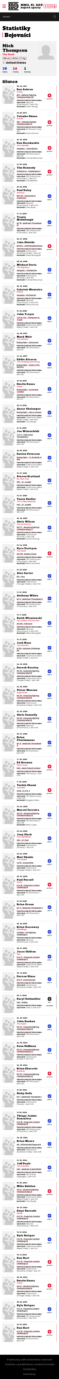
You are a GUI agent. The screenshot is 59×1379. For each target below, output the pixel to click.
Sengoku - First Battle (26, 295)
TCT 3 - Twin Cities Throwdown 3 (25, 436)
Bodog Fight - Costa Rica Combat (27, 391)
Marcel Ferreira (28, 810)
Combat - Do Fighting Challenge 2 (26, 933)
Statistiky (16, 28)
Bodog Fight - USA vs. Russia (29, 412)
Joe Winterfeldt (28, 431)
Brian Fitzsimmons (26, 739)
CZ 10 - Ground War (25, 863)
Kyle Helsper (26, 1235)
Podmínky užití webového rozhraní (29, 1359)
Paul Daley (24, 190)
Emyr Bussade (26, 1210)
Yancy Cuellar (26, 499)
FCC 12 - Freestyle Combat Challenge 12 (28, 1262)
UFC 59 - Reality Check (26, 554)
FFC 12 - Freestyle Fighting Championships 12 (28, 1028)
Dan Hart (23, 1258)
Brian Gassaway (28, 927)
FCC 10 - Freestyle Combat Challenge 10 (28, 1332)
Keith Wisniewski (29, 618)
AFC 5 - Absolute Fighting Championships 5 (28, 1287)
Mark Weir (24, 336)
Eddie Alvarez (27, 359)
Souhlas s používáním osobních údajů (29, 1364)
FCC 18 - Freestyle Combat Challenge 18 (28, 886)
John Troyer (25, 314)
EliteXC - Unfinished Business (29, 246)
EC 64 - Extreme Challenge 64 (28, 649)
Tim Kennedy (26, 167)
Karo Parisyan (27, 548)
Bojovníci (18, 35)
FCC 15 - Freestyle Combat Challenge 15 (28, 1123)
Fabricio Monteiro (29, 289)
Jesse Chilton (26, 951)
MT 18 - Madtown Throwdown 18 (29, 224)
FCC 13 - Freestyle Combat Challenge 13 (28, 1240)
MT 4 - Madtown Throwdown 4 (29, 745)
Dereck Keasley (28, 667)
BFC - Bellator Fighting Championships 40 (26, 96)
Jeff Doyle (24, 1163)
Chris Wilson (26, 521)
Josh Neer (24, 642)
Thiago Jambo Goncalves (27, 1117)
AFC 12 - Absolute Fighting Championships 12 (28, 814)
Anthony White (27, 595)
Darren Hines (26, 976)
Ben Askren (25, 89)
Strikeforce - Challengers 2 (28, 171)
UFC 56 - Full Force (24, 624)
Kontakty (29, 1374)
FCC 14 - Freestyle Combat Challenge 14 (28, 1217)
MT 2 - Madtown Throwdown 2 (30, 908)
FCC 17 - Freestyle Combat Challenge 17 (28, 958)
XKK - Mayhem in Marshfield (29, 1169)
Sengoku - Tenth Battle (27, 149)
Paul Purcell (25, 879)
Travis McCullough (25, 218)
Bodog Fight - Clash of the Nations (28, 366)
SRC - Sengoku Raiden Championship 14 (26, 123)
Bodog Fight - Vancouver (27, 342)
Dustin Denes (26, 384)
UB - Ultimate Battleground (29, 1144)
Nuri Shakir (25, 857)
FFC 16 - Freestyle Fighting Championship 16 (28, 672)
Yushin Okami (26, 785)
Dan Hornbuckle (28, 143)
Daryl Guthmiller (29, 998)
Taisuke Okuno (27, 116)
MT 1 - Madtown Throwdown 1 (29, 1097)
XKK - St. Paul (23, 840)
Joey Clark (24, 834)
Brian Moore (25, 1141)
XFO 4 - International (26, 980)
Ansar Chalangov (29, 408)
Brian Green (25, 904)
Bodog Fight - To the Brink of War (29, 458)
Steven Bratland (28, 476)
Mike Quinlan (26, 1186)
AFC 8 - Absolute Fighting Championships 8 (28, 1191)
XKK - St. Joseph (24, 482)
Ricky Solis (24, 1093)
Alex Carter (25, 573)
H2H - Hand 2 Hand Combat (28, 768)
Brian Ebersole (27, 1068)
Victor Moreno (27, 690)
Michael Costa (27, 264)
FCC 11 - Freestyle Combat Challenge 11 (28, 1310)
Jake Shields (26, 242)
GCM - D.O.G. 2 (23, 791)
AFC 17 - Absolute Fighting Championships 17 (28, 528)
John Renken (26, 1021)
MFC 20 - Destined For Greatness (26, 197)
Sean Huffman (26, 1046)
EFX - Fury (21, 577)
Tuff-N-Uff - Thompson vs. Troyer (28, 319)
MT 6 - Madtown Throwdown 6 (30, 599)
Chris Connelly (27, 714)
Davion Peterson (28, 454)
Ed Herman (24, 762)
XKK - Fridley (22, 1002)
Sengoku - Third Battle (27, 270)
